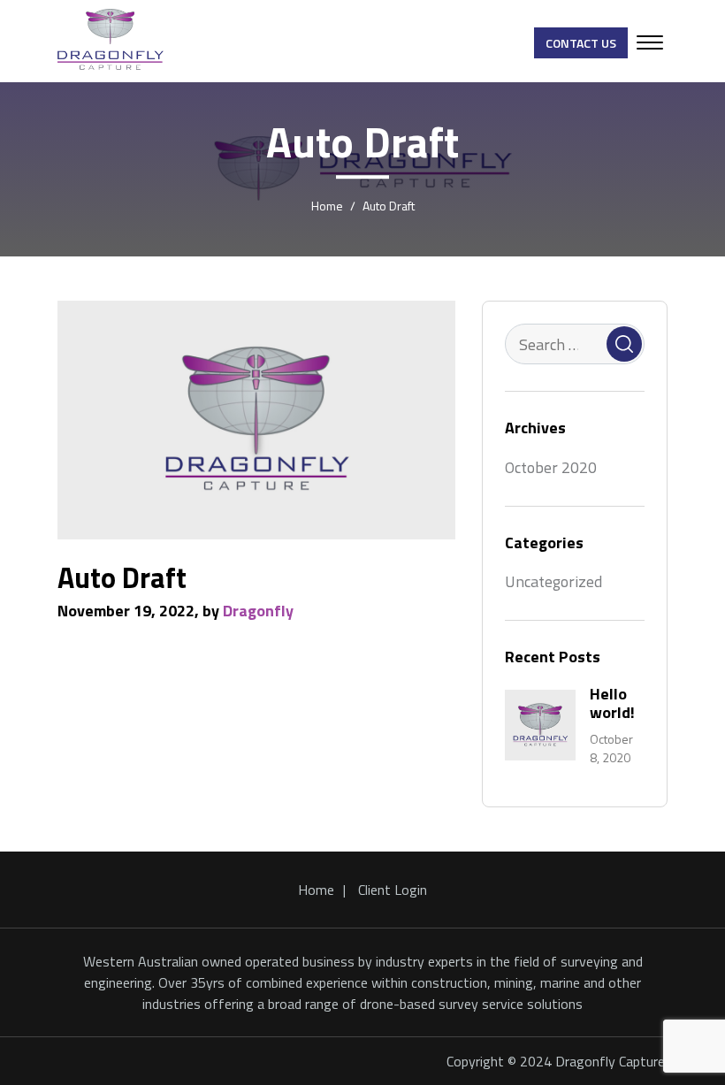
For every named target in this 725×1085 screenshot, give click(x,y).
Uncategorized (553, 581)
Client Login (392, 889)
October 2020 (551, 467)
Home (316, 889)
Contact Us (581, 43)
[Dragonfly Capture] (110, 39)
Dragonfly (258, 611)
